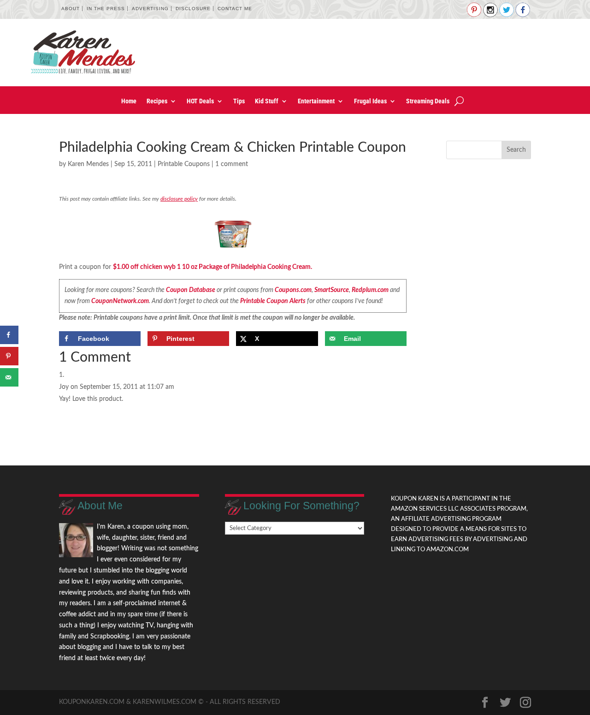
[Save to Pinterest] (9, 356)
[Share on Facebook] (9, 335)
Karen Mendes (88, 164)
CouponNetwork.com (120, 301)
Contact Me (235, 8)
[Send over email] (9, 377)
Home (128, 101)
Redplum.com (370, 290)
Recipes (157, 101)
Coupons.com (293, 290)
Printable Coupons (184, 164)
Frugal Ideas (370, 101)
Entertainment (316, 101)
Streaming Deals (427, 101)
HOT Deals (200, 101)
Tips (239, 101)
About (70, 8)
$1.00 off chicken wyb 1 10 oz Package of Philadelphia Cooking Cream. (212, 267)
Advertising (150, 8)
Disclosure (193, 8)
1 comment (231, 164)
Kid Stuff (266, 101)
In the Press (106, 8)
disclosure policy (179, 199)
